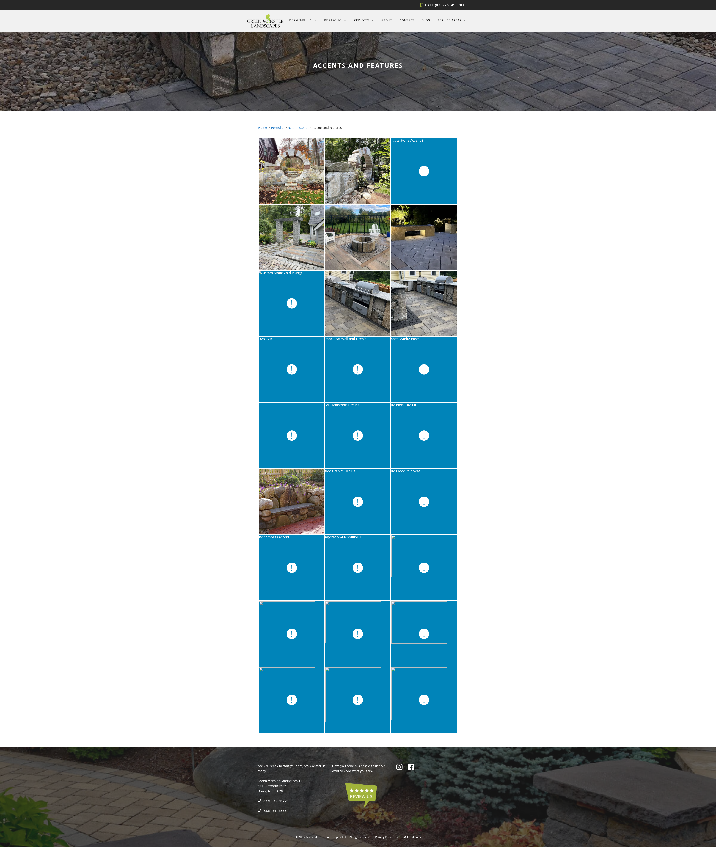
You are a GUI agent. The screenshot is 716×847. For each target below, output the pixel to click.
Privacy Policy (384, 837)
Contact (407, 20)
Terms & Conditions (408, 837)
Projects (361, 20)
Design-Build (300, 20)
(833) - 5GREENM (449, 5)
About (386, 20)
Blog (426, 20)
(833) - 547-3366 (274, 810)
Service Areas (449, 20)
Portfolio (333, 20)
